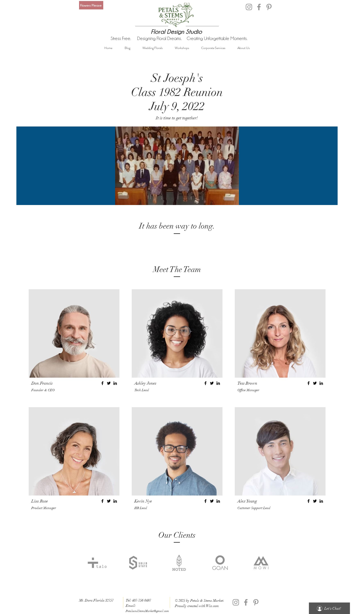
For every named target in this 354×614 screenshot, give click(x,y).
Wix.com (212, 606)
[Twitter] (108, 383)
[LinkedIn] (115, 383)
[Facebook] (259, 7)
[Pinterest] (269, 7)
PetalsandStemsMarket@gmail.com (147, 611)
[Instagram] (249, 7)
